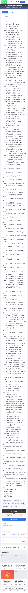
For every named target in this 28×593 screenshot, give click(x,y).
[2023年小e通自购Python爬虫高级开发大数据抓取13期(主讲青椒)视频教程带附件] (20, 558)
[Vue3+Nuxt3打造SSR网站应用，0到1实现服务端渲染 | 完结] (7, 574)
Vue (3, 580)
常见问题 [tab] (12, 12)
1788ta (5, 534)
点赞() (24, 534)
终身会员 (21, 514)
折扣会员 (10, 514)
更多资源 (17, 564)
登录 (23, 1)
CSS (14, 7)
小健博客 (13, 588)
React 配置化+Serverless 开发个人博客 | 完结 (7, 566)
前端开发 (16, 7)
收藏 (19, 534)
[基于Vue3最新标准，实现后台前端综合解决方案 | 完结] (20, 574)
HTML (8, 532)
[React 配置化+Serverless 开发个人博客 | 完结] (7, 558)
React (3, 564)
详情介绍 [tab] (5, 12)
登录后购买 (14, 519)
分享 (14, 534)
